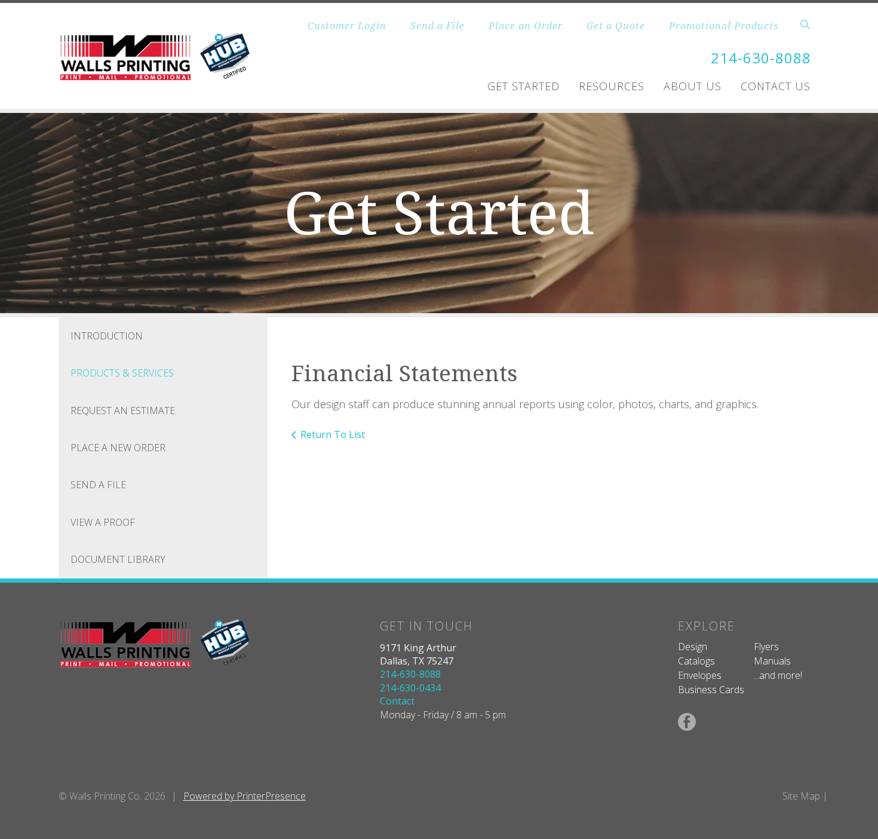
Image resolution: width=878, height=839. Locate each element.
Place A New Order (117, 447)
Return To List (332, 434)
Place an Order (526, 25)
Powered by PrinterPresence (244, 796)
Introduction (106, 335)
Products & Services (122, 372)
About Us (693, 86)
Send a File (437, 25)
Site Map (801, 796)
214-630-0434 (410, 687)
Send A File (98, 484)
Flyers (766, 646)
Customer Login (347, 25)
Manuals (772, 660)
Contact (397, 701)
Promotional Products (723, 25)
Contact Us (776, 86)
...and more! (778, 675)
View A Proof (102, 522)
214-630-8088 (761, 58)
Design (692, 646)
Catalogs (696, 660)
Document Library (117, 559)
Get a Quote (616, 25)
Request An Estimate (122, 410)
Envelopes (700, 675)
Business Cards (711, 689)
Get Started (523, 86)
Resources (611, 86)
